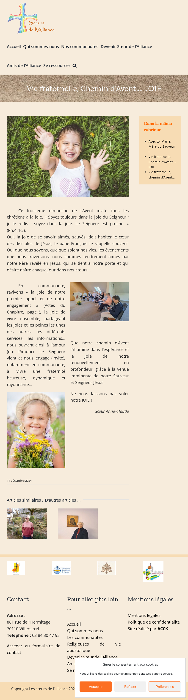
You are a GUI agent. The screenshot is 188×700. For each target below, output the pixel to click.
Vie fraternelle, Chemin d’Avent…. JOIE (162, 161)
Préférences (165, 687)
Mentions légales (144, 615)
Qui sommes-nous (85, 630)
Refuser (130, 687)
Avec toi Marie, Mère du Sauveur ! (162, 146)
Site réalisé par (148, 628)
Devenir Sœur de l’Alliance (92, 657)
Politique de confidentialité (154, 622)
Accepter (95, 687)
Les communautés (85, 637)
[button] (75, 65)
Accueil (74, 624)
